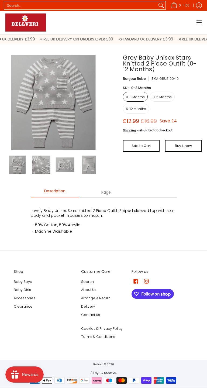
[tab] (55, 192)
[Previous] (9, 102)
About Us (88, 289)
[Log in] (199, 5)
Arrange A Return (96, 298)
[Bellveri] (25, 22)
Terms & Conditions (98, 336)
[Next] (97, 102)
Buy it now (183, 145)
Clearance (23, 306)
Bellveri (98, 364)
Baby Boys (23, 281)
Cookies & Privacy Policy (102, 328)
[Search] (161, 5)
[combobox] (80, 5)
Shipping (129, 130)
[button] (136, 281)
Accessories (24, 298)
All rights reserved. (104, 373)
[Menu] (199, 22)
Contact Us (90, 315)
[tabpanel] (104, 218)
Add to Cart (141, 145)
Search (87, 281)
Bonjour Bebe (134, 78)
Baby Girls (22, 289)
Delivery (88, 306)
